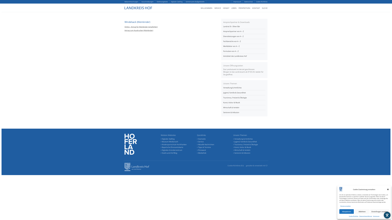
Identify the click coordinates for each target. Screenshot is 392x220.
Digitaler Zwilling (168, 139)
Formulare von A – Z (231, 51)
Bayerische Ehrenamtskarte (172, 147)
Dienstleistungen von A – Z (233, 36)
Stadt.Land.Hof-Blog (169, 153)
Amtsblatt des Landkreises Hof (235, 56)
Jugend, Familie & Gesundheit (234, 93)
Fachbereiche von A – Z (232, 41)
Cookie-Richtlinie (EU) (236, 165)
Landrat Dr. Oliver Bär (231, 26)
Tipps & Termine (204, 147)
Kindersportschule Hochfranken (174, 144)
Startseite (202, 139)
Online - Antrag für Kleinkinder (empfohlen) (141, 27)
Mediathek (202, 153)
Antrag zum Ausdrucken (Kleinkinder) (139, 30)
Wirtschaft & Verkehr (231, 107)
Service (201, 142)
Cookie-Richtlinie (353, 216)
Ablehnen (362, 212)
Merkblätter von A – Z (231, 46)
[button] (388, 189)
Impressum (376, 216)
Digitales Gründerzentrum (172, 150)
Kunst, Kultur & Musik (231, 102)
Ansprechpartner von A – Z (233, 31)
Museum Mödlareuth (170, 142)
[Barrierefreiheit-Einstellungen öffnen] (387, 215)
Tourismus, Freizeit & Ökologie (235, 98)
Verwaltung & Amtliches (232, 88)
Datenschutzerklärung (365, 216)
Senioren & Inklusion (231, 112)
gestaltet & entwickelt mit (256, 165)
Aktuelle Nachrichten (206, 144)
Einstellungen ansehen (379, 212)
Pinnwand (202, 150)
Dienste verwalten (345, 206)
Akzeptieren (346, 212)
